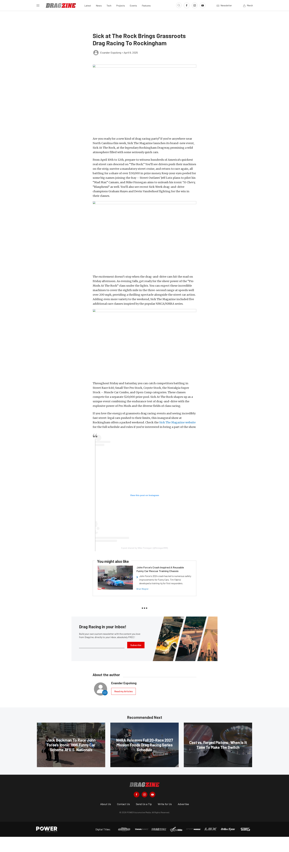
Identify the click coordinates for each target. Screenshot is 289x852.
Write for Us (165, 804)
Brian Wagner (143, 589)
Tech (109, 5)
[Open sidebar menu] (38, 5)
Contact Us (123, 804)
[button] (144, 99)
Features (146, 5)
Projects (120, 5)
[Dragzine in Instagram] (144, 794)
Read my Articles (123, 691)
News (99, 5)
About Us (105, 804)
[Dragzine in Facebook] (136, 794)
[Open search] (179, 5)
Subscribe (135, 645)
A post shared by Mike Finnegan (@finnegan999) (144, 548)
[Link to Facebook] (187, 5)
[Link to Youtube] (202, 5)
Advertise (183, 804)
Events (133, 5)
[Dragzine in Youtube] (152, 794)
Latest (87, 5)
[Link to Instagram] (194, 5)
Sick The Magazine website (177, 422)
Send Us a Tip (144, 804)
